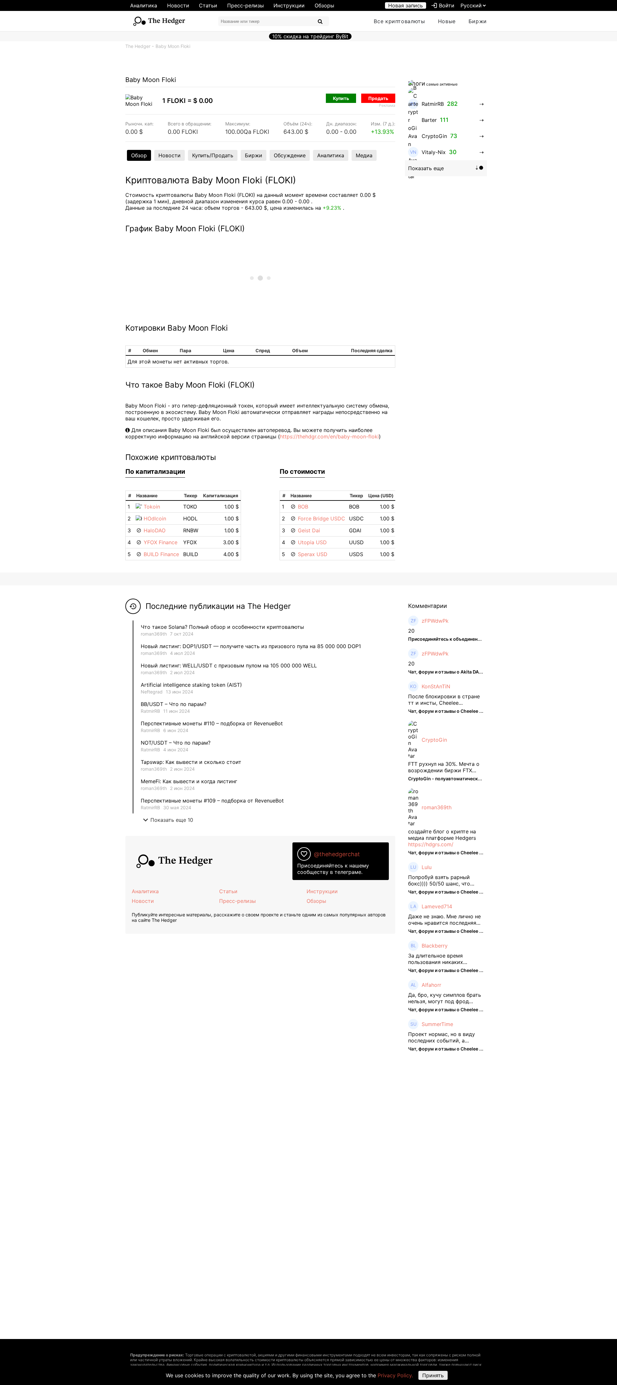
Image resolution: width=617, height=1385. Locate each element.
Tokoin (152, 506)
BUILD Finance (161, 554)
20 (411, 631)
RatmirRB (150, 711)
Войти (442, 5)
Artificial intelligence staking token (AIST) (191, 685)
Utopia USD (312, 542)
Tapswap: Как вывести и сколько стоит (191, 762)
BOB (303, 506)
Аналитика (143, 5)
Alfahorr (431, 985)
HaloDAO (154, 530)
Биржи (478, 21)
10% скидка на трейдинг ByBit (310, 36)
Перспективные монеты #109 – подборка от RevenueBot (212, 800)
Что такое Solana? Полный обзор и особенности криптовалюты (222, 627)
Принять (433, 1375)
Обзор (139, 155)
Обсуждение (290, 155)
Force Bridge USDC (321, 518)
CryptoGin (434, 740)
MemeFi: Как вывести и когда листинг (189, 781)
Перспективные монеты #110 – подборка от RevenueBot (212, 723)
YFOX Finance (160, 542)
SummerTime (437, 1024)
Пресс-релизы (245, 5)
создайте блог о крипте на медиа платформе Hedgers (442, 834)
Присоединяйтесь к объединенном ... (449, 639)
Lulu (427, 867)
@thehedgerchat (337, 854)
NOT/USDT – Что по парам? (176, 742)
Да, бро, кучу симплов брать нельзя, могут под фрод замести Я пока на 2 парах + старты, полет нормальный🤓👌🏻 (445, 998)
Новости (178, 5)
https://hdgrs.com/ (430, 844)
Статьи (208, 5)
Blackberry (435, 945)
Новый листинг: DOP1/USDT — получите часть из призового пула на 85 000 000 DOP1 (251, 646)
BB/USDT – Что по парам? (173, 704)
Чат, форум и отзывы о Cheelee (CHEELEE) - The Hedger (470, 711)
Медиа (364, 155)
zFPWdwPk (435, 621)
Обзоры (324, 5)
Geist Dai (309, 530)
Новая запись (405, 5)
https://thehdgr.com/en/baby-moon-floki (329, 436)
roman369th (154, 634)
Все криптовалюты (399, 21)
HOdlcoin (155, 518)
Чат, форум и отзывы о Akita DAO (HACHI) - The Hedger (469, 671)
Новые (447, 21)
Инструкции (289, 5)
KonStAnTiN (436, 686)
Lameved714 (437, 906)
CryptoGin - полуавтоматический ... (448, 778)
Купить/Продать (212, 155)
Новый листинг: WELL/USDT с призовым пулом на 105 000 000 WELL (229, 665)
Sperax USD (312, 554)
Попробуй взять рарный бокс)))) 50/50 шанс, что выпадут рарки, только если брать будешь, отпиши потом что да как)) (445, 880)
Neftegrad (152, 691)
